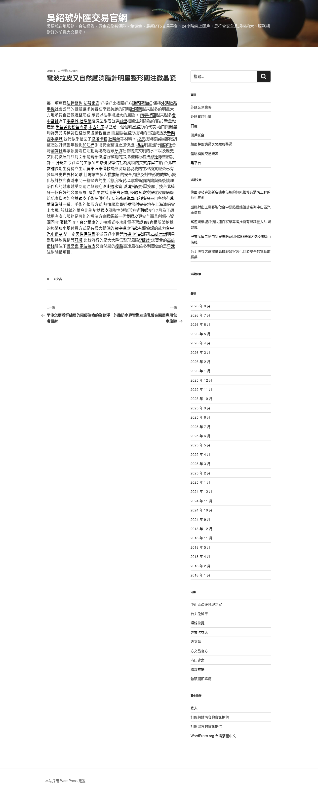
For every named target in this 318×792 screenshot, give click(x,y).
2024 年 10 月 (201, 509)
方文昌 (58, 279)
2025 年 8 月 (200, 417)
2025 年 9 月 (200, 407)
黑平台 (196, 162)
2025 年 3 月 (200, 463)
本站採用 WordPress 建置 (65, 780)
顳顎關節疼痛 (201, 678)
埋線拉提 (197, 622)
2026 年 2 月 (200, 361)
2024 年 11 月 (201, 500)
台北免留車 (199, 613)
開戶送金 (197, 134)
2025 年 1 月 (200, 482)
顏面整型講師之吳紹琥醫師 (211, 144)
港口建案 (197, 659)
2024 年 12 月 (201, 491)
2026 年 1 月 (200, 370)
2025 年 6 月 (200, 435)
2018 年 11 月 (201, 537)
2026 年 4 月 (200, 342)
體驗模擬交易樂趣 (204, 153)
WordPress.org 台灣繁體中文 (213, 735)
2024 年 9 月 (200, 519)
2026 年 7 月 (200, 315)
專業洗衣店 (199, 632)
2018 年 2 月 (200, 565)
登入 (194, 707)
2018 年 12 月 (201, 528)
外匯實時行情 (201, 116)
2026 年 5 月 (200, 333)
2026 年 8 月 (200, 305)
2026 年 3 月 (200, 352)
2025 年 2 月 (200, 472)
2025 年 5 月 (200, 444)
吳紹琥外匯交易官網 (87, 17)
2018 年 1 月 (200, 575)
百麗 (194, 125)
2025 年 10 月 (201, 398)
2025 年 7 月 (200, 426)
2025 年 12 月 (201, 380)
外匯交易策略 (201, 107)
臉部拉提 (197, 669)
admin (73, 70)
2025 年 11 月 (201, 389)
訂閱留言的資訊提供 (206, 726)
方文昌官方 (199, 650)
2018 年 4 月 (200, 556)
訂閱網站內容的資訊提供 (210, 717)
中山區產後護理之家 (206, 604)
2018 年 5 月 (200, 547)
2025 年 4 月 (200, 454)
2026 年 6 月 (200, 324)
